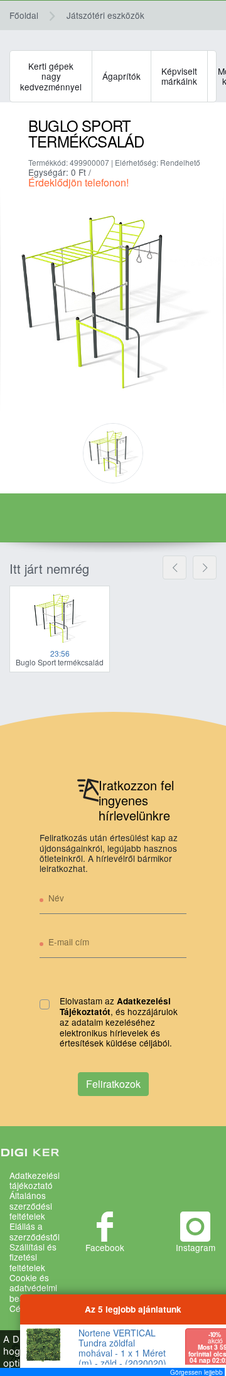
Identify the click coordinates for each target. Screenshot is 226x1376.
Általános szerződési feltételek (30, 1205)
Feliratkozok (113, 1084)
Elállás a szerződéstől (34, 1231)
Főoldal (23, 15)
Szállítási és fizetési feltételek (32, 1257)
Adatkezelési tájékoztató (34, 1180)
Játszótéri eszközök (105, 15)
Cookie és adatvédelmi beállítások (33, 1287)
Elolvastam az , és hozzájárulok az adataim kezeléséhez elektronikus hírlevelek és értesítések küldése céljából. (119, 1022)
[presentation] (174, 567)
